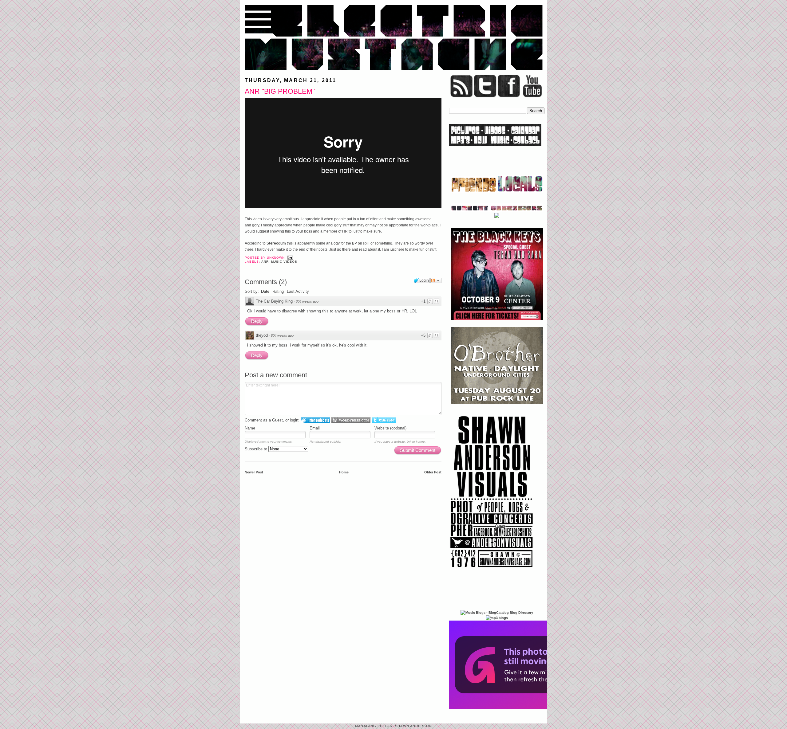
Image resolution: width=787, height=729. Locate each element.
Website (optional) (390, 428)
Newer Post (254, 472)
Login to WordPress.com (350, 420)
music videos (284, 261)
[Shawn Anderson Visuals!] (492, 569)
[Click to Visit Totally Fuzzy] (515, 708)
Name (250, 428)
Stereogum (276, 243)
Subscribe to (256, 449)
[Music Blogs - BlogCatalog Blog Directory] (497, 612)
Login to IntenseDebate (315, 420)
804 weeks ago (307, 301)
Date (265, 291)
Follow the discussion (435, 280)
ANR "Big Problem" (280, 91)
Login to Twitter (384, 420)
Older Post (432, 472)
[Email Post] (289, 257)
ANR (265, 261)
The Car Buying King (274, 301)
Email (315, 428)
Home (344, 472)
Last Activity (298, 291)
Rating (278, 291)
